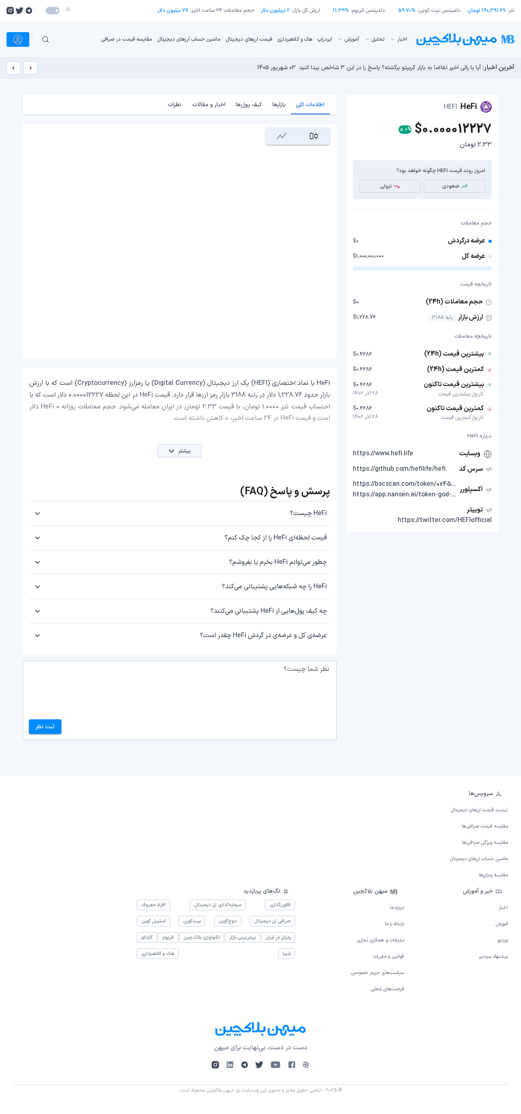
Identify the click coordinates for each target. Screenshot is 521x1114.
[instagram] (10, 10)
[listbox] (235, 39)
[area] (281, 136)
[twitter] (19, 10)
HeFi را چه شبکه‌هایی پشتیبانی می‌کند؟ (274, 587)
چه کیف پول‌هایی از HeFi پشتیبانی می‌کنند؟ (268, 611)
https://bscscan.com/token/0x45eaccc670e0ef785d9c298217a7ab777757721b (405, 484)
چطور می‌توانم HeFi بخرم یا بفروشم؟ (278, 562)
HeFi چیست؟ (308, 513)
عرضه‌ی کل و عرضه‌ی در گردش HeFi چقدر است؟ (263, 635)
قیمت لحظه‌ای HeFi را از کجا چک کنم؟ (276, 538)
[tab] (310, 104)
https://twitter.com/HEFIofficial (445, 520)
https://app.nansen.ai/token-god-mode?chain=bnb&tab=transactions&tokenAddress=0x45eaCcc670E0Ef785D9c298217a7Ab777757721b (405, 495)
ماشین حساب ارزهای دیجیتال (189, 39)
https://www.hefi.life (383, 454)
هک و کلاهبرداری (294, 39)
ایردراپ (324, 39)
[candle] (314, 136)
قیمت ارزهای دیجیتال (248, 39)
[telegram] (28, 10)
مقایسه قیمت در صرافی (126, 39)
